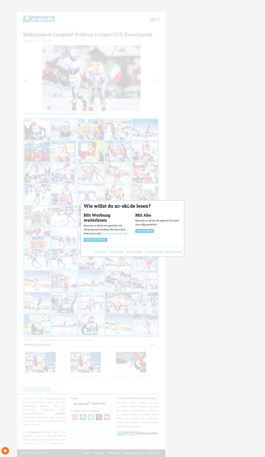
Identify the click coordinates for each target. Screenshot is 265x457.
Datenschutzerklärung (114, 233)
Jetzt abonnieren (144, 231)
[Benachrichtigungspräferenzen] (5, 451)
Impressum (101, 251)
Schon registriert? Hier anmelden (163, 251)
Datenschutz (117, 251)
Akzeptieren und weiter (95, 240)
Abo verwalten (135, 251)
